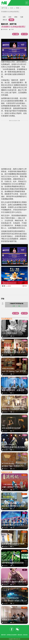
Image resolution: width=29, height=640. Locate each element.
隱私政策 (20, 634)
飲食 (10, 17)
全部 (4, 17)
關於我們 (3, 634)
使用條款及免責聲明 (12, 634)
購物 (15, 17)
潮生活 (5, 20)
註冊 (14, 306)
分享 (25, 34)
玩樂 (21, 17)
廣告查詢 (25, 634)
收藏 (17, 34)
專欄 (17, 8)
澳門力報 (4, 8)
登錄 (19, 306)
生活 (11, 8)
